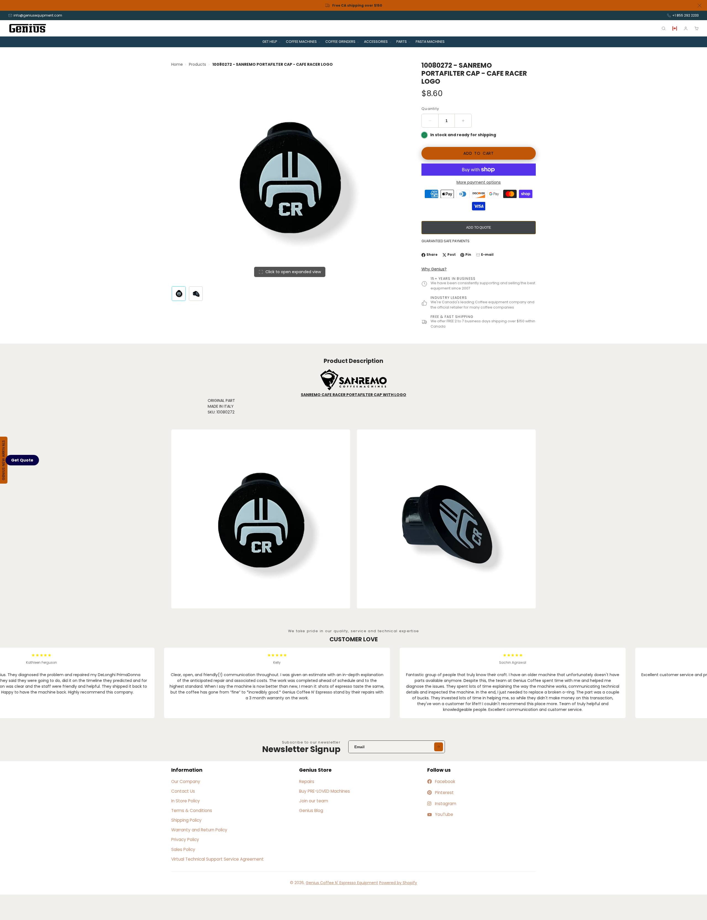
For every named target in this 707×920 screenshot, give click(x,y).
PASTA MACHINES (430, 41)
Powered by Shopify (398, 882)
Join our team (313, 801)
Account (686, 28)
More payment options (479, 182)
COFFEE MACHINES (301, 41)
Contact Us (183, 791)
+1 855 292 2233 (685, 15)
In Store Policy (185, 801)
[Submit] (438, 746)
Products (197, 64)
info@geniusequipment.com (38, 15)
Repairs (306, 781)
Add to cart (478, 153)
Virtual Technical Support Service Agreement (217, 859)
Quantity (430, 108)
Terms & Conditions (191, 810)
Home (177, 64)
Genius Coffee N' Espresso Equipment (342, 882)
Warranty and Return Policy (199, 830)
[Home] (27, 28)
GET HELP (269, 41)
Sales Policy (183, 849)
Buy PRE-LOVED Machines (324, 791)
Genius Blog (311, 810)
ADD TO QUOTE (478, 228)
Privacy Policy (185, 839)
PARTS (401, 41)
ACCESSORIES (376, 41)
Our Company (185, 781)
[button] (22, 460)
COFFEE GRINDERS (340, 41)
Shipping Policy (186, 820)
